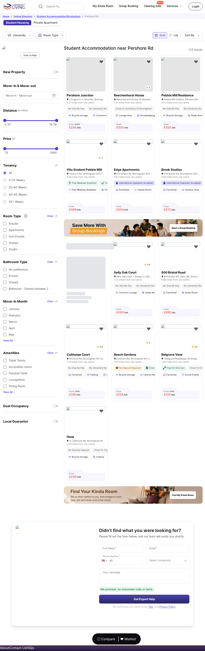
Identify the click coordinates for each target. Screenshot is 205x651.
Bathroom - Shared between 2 (28, 288)
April (12, 328)
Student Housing (17, 22)
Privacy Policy (167, 606)
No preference (18, 269)
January (14, 309)
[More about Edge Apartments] (133, 152)
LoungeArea (17, 379)
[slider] (4, 120)
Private (13, 276)
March (13, 321)
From (75, 126)
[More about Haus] (86, 420)
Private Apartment (45, 22)
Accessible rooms (20, 366)
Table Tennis (17, 360)
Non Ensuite (16, 236)
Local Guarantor (15, 421)
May (11, 334)
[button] (104, 560)
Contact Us (17, 648)
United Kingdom (23, 16)
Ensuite (13, 223)
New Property (14, 72)
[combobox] (59, 6)
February (14, 315)
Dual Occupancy (16, 406)
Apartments (16, 230)
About (4, 648)
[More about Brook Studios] (180, 152)
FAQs (30, 648)
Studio (13, 249)
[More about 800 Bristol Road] (180, 255)
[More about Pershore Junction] (86, 74)
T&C (150, 606)
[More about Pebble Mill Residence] (180, 74)
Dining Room (17, 386)
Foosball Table (18, 373)
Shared (13, 242)
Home (6, 16)
